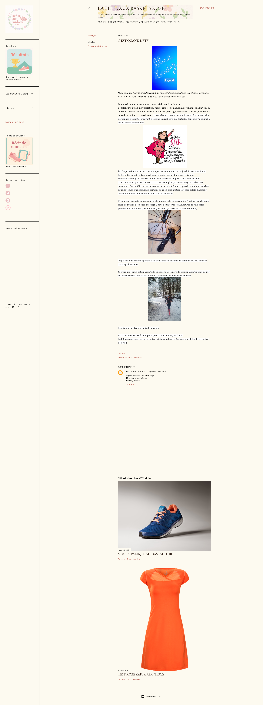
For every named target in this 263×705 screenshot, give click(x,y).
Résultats (166, 22)
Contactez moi (134, 22)
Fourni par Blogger (153, 696)
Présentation (116, 22)
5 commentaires (133, 679)
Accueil (102, 22)
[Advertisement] (164, 451)
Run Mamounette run (136, 371)
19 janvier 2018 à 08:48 (157, 372)
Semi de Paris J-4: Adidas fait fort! (146, 554)
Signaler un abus (14, 122)
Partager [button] (92, 35)
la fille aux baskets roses (132, 8)
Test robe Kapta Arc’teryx (141, 674)
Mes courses (151, 22)
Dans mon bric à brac (98, 46)
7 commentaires (133, 559)
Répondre (131, 385)
